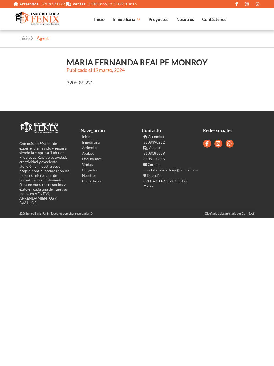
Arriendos (89, 147)
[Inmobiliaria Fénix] (37, 19)
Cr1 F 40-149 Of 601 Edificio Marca (165, 183)
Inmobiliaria (124, 19)
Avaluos (88, 153)
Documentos (92, 159)
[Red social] (236, 4)
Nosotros (185, 19)
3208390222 (53, 4)
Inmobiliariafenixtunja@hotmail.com (168, 170)
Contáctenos (214, 19)
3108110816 (125, 4)
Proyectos (158, 19)
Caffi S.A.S (248, 213)
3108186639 (100, 4)
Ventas (87, 164)
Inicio (99, 19)
